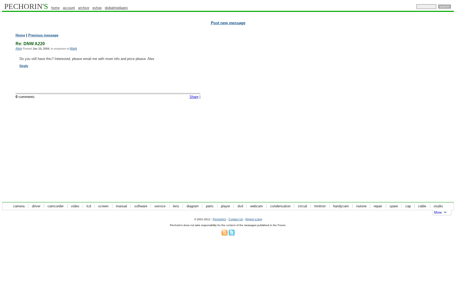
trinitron (320, 206)
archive (83, 8)
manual (121, 206)
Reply (24, 66)
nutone (361, 206)
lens (176, 206)
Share (193, 97)
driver (36, 206)
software (140, 206)
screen (103, 206)
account (69, 8)
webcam (256, 206)
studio (438, 206)
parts (209, 206)
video (75, 206)
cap (408, 206)
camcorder (56, 206)
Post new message (228, 23)
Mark (73, 48)
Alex (19, 48)
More (438, 212)
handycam (341, 206)
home (55, 8)
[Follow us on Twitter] (232, 235)
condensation (280, 206)
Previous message (43, 35)
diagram (193, 206)
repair (378, 206)
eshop (97, 8)
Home (20, 35)
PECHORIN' (26, 6)
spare (394, 206)
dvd (240, 206)
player (225, 206)
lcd (89, 206)
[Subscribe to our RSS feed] (224, 235)
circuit (302, 206)
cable (422, 206)
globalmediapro (116, 8)
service (159, 206)
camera (19, 206)
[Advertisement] (431, 113)
